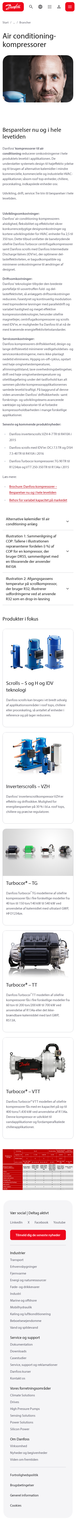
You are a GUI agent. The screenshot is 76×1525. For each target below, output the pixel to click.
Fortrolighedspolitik (24, 1475)
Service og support (25, 1337)
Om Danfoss (19, 1439)
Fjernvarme (18, 1273)
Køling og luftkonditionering (30, 1314)
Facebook (41, 1222)
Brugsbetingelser (22, 1485)
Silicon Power (19, 1429)
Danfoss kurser (20, 1371)
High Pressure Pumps (25, 1409)
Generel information (24, 1495)
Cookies (15, 1505)
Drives (14, 1402)
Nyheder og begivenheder (28, 1453)
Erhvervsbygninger (23, 1266)
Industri (15, 1293)
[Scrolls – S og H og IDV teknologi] (38, 652)
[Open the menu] (70, 6)
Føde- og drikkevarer (24, 1287)
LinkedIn (16, 1222)
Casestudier (18, 1358)
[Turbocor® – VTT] (38, 1061)
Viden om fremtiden (24, 1459)
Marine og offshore (23, 1300)
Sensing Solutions (22, 1415)
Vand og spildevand (24, 1327)
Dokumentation (21, 1344)
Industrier (17, 1252)
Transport (16, 1260)
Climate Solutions (22, 1395)
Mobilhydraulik (21, 1307)
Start (6, 22)
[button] (49, 6)
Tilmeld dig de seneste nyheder (38, 1235)
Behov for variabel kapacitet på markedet (38, 500)
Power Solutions (21, 1422)
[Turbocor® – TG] (38, 852)
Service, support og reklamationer (33, 1365)
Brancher (25, 22)
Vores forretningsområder (30, 1388)
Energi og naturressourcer (28, 1280)
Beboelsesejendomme (25, 1321)
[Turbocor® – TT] (38, 954)
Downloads (18, 1351)
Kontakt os (17, 1378)
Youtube (59, 1222)
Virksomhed (18, 1446)
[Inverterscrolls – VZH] (38, 756)
